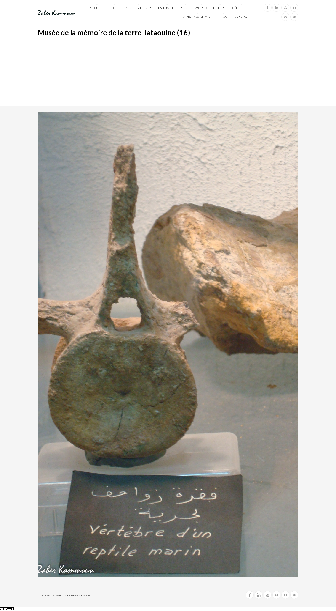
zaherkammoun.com (76, 595)
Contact (242, 17)
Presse (223, 17)
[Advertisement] (168, 71)
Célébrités (241, 8)
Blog (113, 8)
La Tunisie (166, 8)
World (201, 8)
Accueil (96, 8)
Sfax (184, 8)
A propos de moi (197, 17)
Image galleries (138, 8)
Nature (219, 8)
